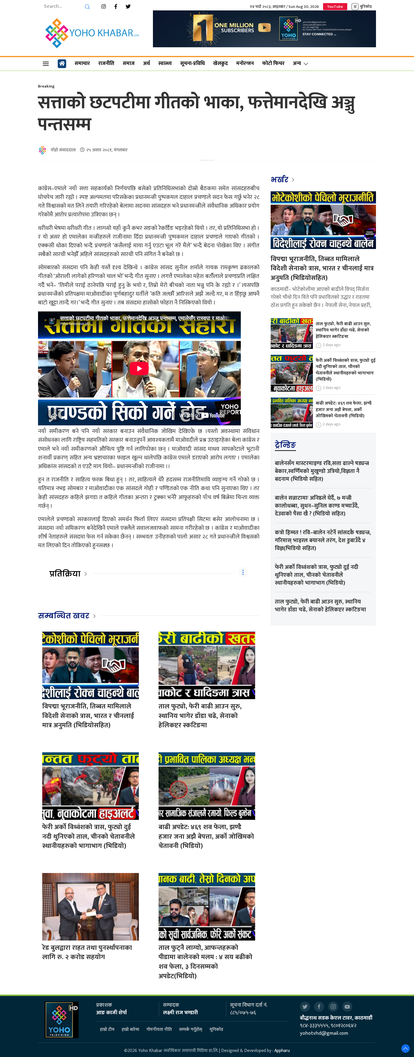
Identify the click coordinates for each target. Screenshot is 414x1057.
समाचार (82, 63)
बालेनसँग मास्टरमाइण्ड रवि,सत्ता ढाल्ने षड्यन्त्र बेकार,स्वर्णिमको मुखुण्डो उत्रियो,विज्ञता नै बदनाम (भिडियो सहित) (322, 471)
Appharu (282, 1050)
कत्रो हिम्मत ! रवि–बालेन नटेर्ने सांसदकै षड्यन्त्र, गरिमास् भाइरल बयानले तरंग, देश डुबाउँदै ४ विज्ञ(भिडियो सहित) (323, 540)
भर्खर (280, 180)
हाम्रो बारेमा (130, 1029)
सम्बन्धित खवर (63, 616)
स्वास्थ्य (165, 63)
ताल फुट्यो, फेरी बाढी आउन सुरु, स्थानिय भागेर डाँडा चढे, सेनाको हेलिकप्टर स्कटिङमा (200, 716)
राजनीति (106, 63)
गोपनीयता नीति (159, 1029)
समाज (129, 63)
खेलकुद (220, 63)
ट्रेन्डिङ (285, 445)
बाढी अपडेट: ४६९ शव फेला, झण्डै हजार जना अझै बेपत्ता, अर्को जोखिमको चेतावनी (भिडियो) (206, 837)
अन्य (297, 63)
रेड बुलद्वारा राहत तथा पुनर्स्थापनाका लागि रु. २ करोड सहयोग (87, 952)
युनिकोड (366, 6)
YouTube (335, 6)
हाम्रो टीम (107, 1029)
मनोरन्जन (245, 63)
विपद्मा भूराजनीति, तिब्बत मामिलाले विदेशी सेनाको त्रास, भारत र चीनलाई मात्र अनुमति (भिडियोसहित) (88, 716)
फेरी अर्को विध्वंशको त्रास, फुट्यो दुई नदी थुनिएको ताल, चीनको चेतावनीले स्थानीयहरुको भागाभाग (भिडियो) (88, 837)
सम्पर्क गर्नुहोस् (190, 1029)
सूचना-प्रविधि (192, 63)
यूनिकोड (216, 1029)
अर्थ (146, 63)
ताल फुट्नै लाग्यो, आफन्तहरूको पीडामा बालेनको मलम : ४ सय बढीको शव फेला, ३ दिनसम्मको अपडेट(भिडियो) (205, 962)
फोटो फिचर (273, 63)
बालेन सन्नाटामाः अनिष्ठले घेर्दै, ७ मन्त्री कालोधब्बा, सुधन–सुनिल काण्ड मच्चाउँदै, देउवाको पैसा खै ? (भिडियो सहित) (317, 506)
